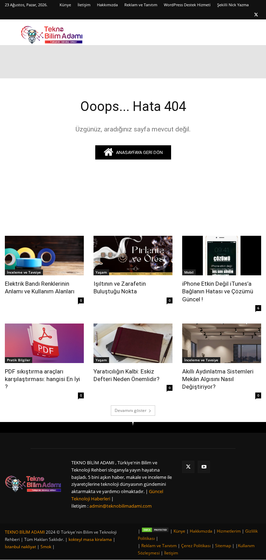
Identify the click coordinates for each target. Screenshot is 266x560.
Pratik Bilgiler (18, 359)
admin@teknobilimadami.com (120, 506)
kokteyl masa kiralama (90, 539)
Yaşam (101, 272)
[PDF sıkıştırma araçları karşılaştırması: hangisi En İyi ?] (44, 343)
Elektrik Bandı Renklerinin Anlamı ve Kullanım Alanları (39, 287)
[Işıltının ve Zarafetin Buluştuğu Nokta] (133, 255)
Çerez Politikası (196, 546)
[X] (256, 14)
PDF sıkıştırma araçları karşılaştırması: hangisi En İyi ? (42, 379)
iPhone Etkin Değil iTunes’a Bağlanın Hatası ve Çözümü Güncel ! (217, 291)
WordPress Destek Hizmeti (187, 4)
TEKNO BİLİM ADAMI (25, 532)
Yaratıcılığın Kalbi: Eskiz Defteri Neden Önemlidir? (126, 375)
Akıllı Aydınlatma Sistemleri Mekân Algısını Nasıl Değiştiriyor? (218, 379)
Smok (46, 547)
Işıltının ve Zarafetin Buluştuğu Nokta (120, 287)
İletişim (84, 4)
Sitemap (223, 546)
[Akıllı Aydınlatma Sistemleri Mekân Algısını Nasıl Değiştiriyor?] (221, 343)
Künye (65, 4)
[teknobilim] (33, 483)
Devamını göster (131, 410)
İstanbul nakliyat (20, 547)
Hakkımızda (107, 4)
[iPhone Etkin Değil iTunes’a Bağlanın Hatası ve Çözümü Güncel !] (221, 255)
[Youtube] (204, 467)
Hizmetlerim (229, 531)
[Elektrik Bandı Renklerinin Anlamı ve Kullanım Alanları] (44, 255)
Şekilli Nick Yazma (233, 4)
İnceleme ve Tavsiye (24, 272)
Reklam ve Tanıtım (140, 4)
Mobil (189, 272)
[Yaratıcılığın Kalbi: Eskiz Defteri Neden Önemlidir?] (133, 343)
